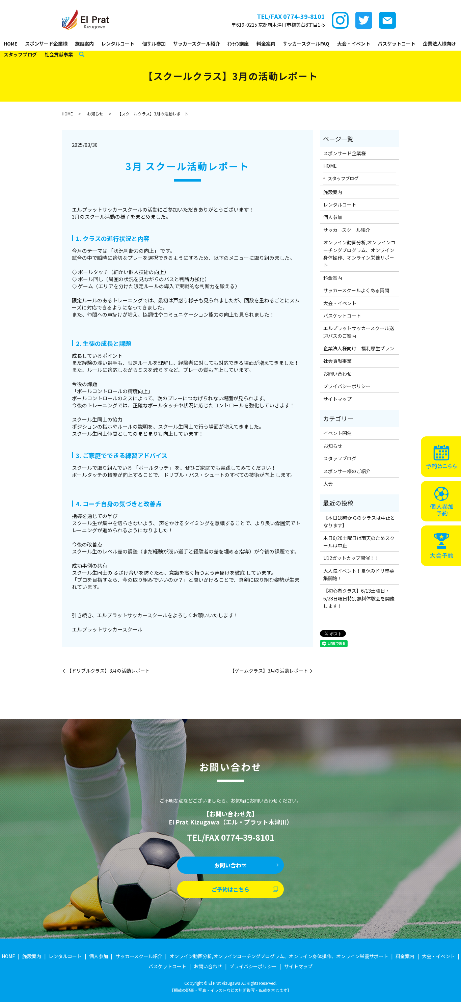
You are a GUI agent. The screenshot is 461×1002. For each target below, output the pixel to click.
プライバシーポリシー (347, 386)
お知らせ (95, 113)
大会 (328, 483)
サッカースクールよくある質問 (356, 290)
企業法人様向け (439, 43)
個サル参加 (154, 43)
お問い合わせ (337, 373)
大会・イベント (353, 43)
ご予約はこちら (230, 889)
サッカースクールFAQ (306, 43)
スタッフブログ (20, 54)
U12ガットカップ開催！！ (351, 557)
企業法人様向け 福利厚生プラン (358, 348)
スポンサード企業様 (46, 43)
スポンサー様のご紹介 (347, 471)
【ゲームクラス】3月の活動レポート (269, 671)
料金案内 (265, 43)
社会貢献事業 (59, 54)
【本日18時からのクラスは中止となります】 (359, 521)
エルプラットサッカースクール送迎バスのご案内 (358, 332)
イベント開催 (337, 433)
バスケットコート (396, 43)
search (82, 55)
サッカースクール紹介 (196, 43)
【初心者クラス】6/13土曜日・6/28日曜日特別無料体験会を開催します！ (359, 598)
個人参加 (332, 217)
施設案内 (84, 43)
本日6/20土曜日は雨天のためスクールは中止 (359, 542)
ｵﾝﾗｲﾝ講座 (238, 43)
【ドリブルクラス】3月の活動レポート (108, 671)
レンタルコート (117, 43)
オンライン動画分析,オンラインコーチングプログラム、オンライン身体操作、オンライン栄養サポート (359, 253)
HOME (10, 43)
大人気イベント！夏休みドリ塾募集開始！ (358, 574)
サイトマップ (337, 399)
